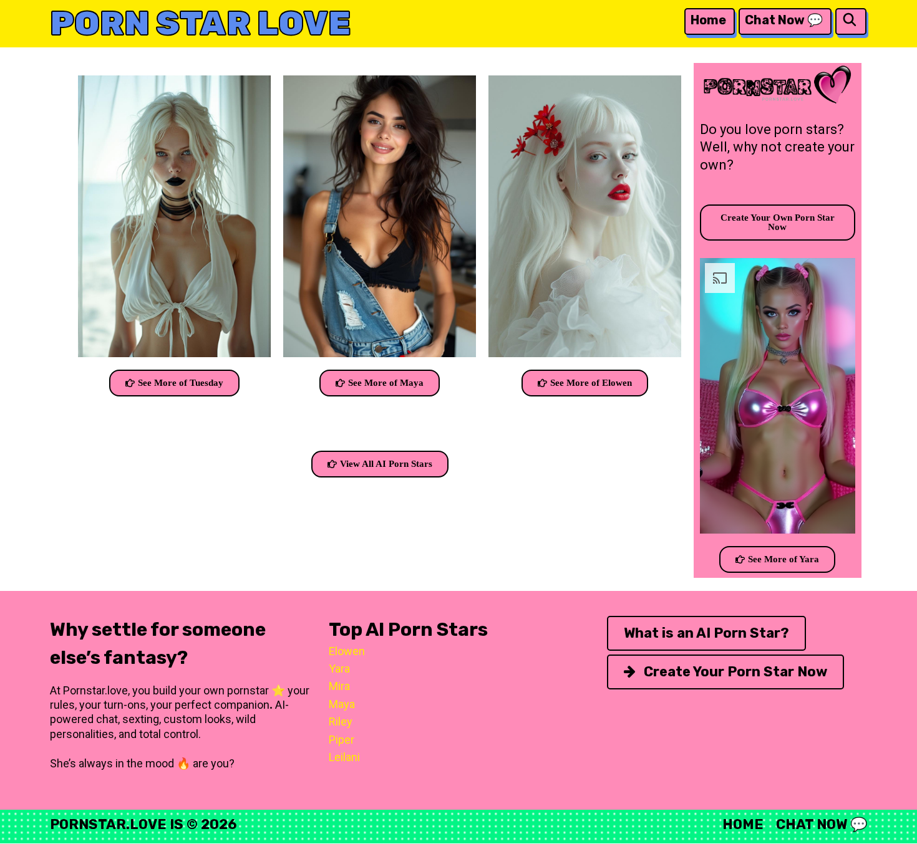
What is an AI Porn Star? (706, 633)
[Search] (849, 20)
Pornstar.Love (108, 824)
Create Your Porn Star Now (734, 671)
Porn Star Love (200, 23)
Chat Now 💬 (784, 19)
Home (708, 19)
